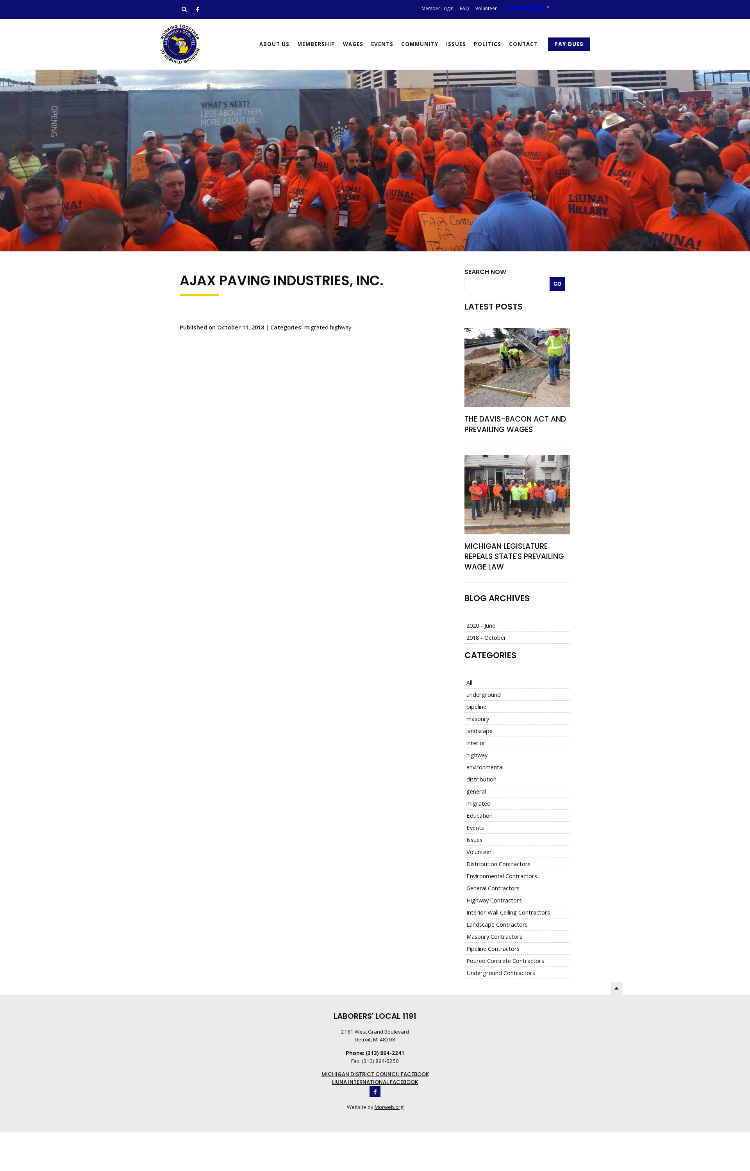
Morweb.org (389, 1106)
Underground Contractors (500, 973)
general (476, 791)
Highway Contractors (494, 900)
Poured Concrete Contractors (505, 961)
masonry (477, 719)
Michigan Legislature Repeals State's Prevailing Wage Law (514, 556)
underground (483, 694)
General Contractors (493, 888)
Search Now (485, 271)
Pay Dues (569, 44)
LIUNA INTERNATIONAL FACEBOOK (375, 1082)
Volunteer (479, 852)
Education (479, 815)
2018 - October (486, 637)
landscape (479, 731)
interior (476, 743)
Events (475, 827)
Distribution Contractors (498, 864)
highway (340, 327)
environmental (485, 767)
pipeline (476, 706)
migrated (316, 327)
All (469, 682)
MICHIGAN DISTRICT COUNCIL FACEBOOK (375, 1074)
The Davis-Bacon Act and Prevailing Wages (515, 424)
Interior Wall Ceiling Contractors (508, 912)
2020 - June (480, 625)
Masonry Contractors (494, 936)
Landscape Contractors (497, 924)
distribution (481, 779)
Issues (474, 840)
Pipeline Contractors (493, 948)
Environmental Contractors (501, 876)
